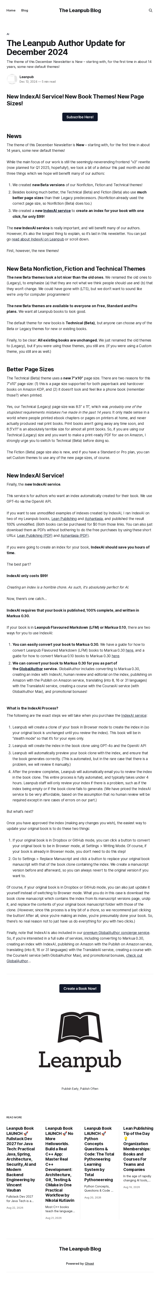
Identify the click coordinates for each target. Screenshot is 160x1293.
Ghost (89, 1264)
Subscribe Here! (79, 117)
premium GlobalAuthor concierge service (116, 933)
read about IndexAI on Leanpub (38, 239)
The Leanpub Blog (80, 10)
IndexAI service (133, 715)
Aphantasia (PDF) (75, 536)
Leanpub (27, 77)
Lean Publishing (64, 519)
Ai (8, 34)
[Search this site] (150, 10)
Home (10, 10)
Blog (24, 10)
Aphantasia (93, 519)
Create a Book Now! (80, 988)
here (129, 650)
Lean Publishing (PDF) (34, 536)
